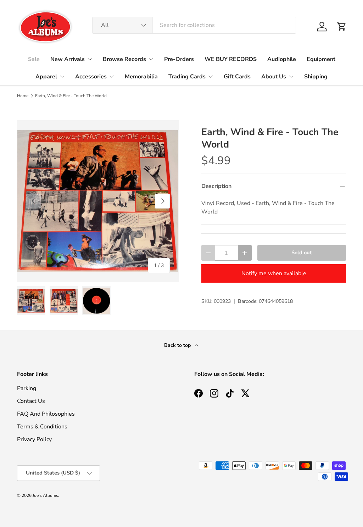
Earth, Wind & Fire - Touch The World (71, 96)
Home (22, 96)
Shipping (316, 77)
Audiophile (281, 59)
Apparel (46, 77)
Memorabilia (141, 77)
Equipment (321, 59)
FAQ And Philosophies (46, 414)
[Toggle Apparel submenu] (62, 76)
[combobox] (194, 25)
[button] (342, 26)
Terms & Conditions (42, 427)
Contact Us (31, 401)
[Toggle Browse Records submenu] (151, 59)
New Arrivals (67, 59)
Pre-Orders (179, 59)
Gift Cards (237, 77)
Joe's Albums (45, 495)
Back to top (178, 345)
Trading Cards (187, 77)
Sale (34, 59)
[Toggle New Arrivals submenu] (89, 59)
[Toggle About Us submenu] (291, 76)
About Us (273, 77)
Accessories (91, 77)
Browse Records (124, 59)
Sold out (301, 252)
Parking (26, 388)
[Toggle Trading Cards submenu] (210, 76)
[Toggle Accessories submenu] (111, 76)
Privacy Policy (34, 439)
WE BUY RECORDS (231, 59)
